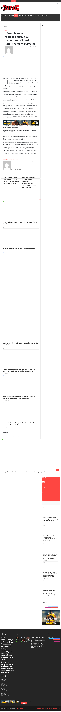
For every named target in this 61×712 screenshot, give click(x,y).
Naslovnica (39, 708)
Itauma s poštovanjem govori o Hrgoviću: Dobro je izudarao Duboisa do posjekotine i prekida (50, 574)
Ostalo (38, 15)
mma (41, 643)
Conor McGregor (33, 639)
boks (42, 637)
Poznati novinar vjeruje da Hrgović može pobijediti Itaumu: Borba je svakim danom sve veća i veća (50, 556)
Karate (16, 15)
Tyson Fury (38, 646)
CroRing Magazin (20, 708)
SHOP (59, 708)
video (32, 647)
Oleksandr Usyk (34, 644)
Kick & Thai (27, 15)
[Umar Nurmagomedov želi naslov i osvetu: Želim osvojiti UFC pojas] (22, 638)
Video (43, 15)
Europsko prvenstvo (40, 640)
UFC (42, 646)
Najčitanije (46, 502)
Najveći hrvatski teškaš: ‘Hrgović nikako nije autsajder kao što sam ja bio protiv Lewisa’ (50, 538)
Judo (9, 15)
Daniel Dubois (39, 639)
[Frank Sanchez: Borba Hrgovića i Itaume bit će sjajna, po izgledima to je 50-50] (17, 640)
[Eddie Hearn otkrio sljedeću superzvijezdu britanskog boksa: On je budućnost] (17, 641)
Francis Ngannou (38, 641)
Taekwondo (21, 15)
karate (34, 643)
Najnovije (56, 502)
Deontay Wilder (34, 640)
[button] (30, 455)
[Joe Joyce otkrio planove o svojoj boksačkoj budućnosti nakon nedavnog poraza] (28, 641)
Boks (6, 15)
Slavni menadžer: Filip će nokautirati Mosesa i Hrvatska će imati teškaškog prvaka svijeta (50, 593)
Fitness (34, 15)
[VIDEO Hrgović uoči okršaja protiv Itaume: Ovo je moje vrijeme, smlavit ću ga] (22, 641)
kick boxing (37, 643)
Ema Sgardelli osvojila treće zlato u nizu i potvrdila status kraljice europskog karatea (24, 472)
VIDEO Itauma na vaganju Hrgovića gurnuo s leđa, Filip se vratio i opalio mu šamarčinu (50, 520)
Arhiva (43, 708)
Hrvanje (12, 15)
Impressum (55, 708)
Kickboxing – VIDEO (4, 695)
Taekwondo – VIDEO (4, 697)
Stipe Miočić (41, 644)
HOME (2, 15)
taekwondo (33, 646)
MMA (31, 15)
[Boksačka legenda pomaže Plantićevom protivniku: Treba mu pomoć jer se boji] (22, 640)
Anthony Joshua (35, 637)
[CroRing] (10, 8)
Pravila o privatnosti (48, 708)
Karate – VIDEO (3, 694)
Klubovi (46, 15)
